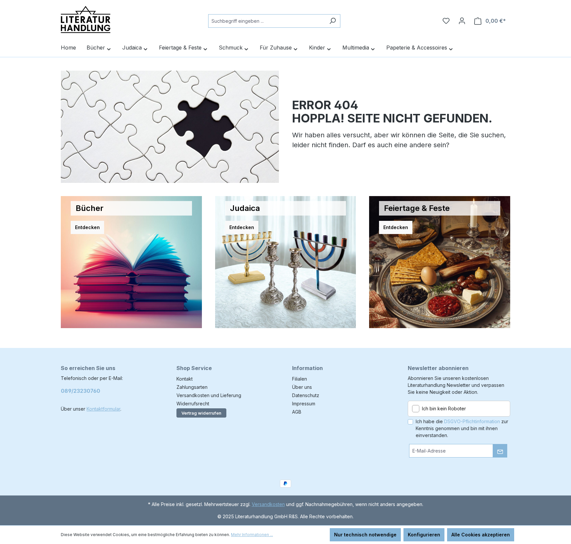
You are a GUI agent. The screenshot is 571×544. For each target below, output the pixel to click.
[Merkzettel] (446, 20)
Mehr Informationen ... (252, 534)
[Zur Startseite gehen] (85, 19)
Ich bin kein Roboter (444, 408)
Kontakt (184, 379)
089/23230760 (80, 391)
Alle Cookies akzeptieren (480, 534)
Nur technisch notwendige (365, 534)
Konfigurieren (424, 534)
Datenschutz (305, 395)
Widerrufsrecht (192, 403)
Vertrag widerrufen (201, 413)
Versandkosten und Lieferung (208, 395)
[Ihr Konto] (462, 20)
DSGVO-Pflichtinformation (472, 421)
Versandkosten (268, 504)
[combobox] (266, 21)
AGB (296, 412)
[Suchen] (332, 21)
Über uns (302, 387)
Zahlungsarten (192, 387)
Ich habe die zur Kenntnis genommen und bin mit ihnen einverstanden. (462, 428)
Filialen (299, 379)
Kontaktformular (103, 409)
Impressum (303, 403)
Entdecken (87, 227)
